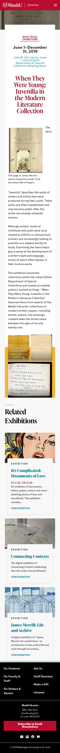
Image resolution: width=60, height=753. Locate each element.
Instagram (27, 736)
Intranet (39, 692)
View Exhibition (28, 508)
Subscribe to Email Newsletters (30, 725)
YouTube (38, 736)
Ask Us (38, 668)
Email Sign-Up (21, 736)
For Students (12, 668)
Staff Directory (43, 676)
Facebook (32, 736)
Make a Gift (41, 684)
